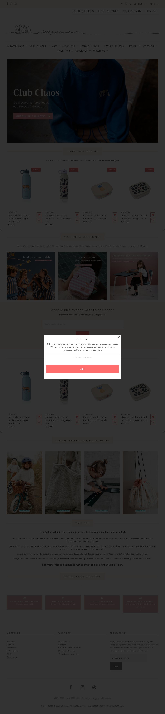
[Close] (118, 337)
